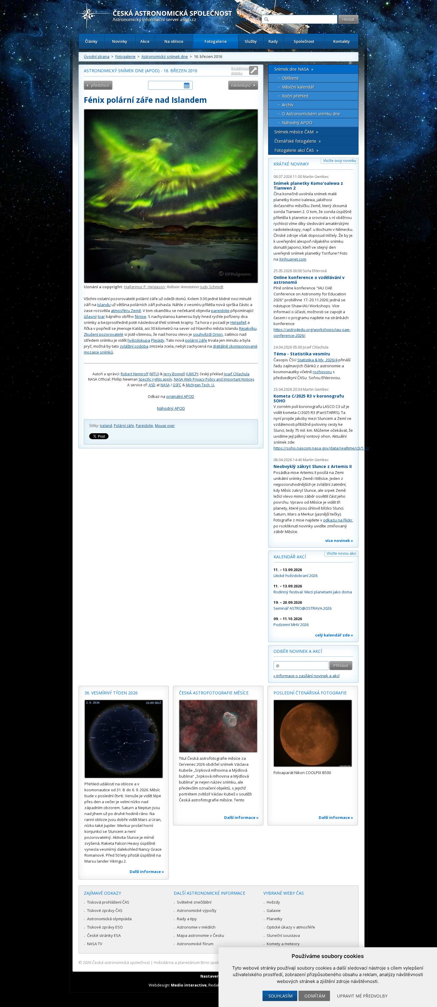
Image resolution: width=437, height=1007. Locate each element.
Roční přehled (295, 96)
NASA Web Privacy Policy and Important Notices (214, 379)
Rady (273, 41)
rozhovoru (322, 371)
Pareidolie (144, 425)
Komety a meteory (283, 943)
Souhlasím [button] (280, 996)
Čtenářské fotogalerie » (297, 141)
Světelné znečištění (194, 902)
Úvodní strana (96, 56)
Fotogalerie (216, 41)
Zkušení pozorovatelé (103, 334)
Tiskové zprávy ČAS (104, 910)
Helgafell (238, 322)
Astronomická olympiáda (109, 918)
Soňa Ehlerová (315, 270)
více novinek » (339, 540)
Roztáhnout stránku (240, 70)
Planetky (274, 918)
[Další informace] (123, 739)
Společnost (304, 41)
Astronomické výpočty (196, 910)
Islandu (104, 304)
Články (91, 41)
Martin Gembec (316, 176)
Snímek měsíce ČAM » (296, 132)
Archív (287, 105)
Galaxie (274, 910)
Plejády (157, 340)
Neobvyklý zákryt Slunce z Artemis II (312, 466)
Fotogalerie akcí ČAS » (296, 150)
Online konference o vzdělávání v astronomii (309, 280)
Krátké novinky (291, 164)
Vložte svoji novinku (339, 160)
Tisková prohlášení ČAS (108, 902)
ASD (152, 384)
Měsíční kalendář (298, 87)
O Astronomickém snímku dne (311, 113)
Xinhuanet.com (292, 259)
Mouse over (165, 425)
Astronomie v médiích (196, 927)
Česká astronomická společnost (121, 962)
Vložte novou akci (341, 553)
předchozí (100, 85)
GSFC (177, 384)
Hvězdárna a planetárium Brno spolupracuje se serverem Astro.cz (213, 962)
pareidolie (220, 310)
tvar (101, 316)
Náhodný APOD (171, 408)
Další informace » (147, 871)
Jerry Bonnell (174, 373)
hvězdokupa (139, 340)
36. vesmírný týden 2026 (111, 693)
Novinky (119, 41)
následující (241, 85)
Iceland (106, 425)
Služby (251, 41)
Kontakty (341, 41)
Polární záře (124, 425)
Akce (145, 41)
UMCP (192, 373)
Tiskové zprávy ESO (105, 927)
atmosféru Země (126, 310)
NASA (165, 384)
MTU (154, 373)
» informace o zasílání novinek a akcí (306, 675)
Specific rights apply (155, 379)
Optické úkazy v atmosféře (291, 927)
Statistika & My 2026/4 (317, 360)
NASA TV (94, 943)
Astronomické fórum (195, 943)
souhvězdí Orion (208, 334)
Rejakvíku (248, 328)
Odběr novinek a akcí (297, 651)
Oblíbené (290, 78)
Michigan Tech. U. (200, 384)
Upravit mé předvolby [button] (362, 996)
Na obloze (173, 41)
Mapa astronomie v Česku (200, 935)
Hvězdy (273, 902)
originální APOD (180, 396)
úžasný (90, 316)
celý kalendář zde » (334, 635)
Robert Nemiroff (134, 373)
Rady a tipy (187, 918)
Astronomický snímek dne (165, 56)
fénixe (140, 316)
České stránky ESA (104, 935)
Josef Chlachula (236, 373)
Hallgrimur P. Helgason (144, 286)
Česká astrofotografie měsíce (214, 693)
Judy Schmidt (211, 286)
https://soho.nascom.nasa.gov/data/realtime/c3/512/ (321, 448)
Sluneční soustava (283, 935)
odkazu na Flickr (337, 520)
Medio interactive (189, 985)
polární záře (196, 340)
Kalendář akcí (289, 557)
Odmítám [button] (314, 996)
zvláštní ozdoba (134, 346)
